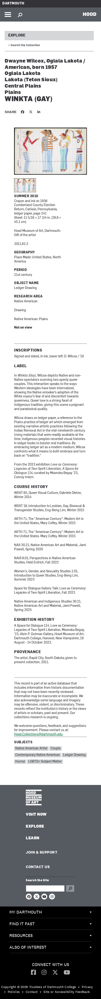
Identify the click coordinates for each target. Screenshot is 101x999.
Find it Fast (22, 923)
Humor (20, 761)
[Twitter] (55, 972)
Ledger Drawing (74, 755)
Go (70, 888)
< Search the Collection (24, 45)
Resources (21, 935)
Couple (55, 748)
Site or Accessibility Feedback (66, 992)
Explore (16, 35)
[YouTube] (67, 972)
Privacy (87, 987)
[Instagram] (44, 972)
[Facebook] (33, 972)
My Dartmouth (25, 912)
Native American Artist (31, 748)
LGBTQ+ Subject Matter (45, 761)
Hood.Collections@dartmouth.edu (38, 734)
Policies (14, 992)
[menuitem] (50, 912)
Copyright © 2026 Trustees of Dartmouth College (38, 987)
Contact (32, 992)
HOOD (89, 14)
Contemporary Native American (37, 755)
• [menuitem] (78, 987)
